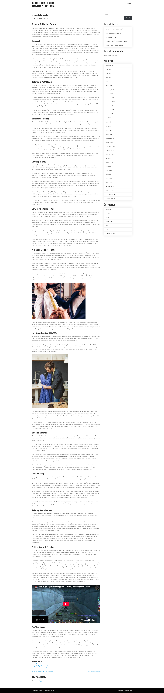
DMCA (129, 4)
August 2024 (109, 162)
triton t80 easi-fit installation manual (116, 41)
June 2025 (109, 122)
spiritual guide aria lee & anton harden (45, 666)
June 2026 (109, 74)
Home (123, 4)
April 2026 (109, 82)
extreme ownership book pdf (114, 29)
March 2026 (109, 86)
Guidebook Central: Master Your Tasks (44, 4)
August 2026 (109, 66)
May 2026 (108, 78)
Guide (46, 18)
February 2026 (110, 90)
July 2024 (108, 166)
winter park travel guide (41, 668)
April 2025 (109, 130)
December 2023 (110, 194)
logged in (42, 681)
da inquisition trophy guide (113, 33)
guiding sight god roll (112, 37)
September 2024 (110, 158)
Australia (108, 209)
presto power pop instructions (114, 45)
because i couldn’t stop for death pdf (42, 672)
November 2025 (110, 102)
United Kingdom (110, 233)
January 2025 (109, 142)
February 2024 (110, 186)
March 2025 (109, 134)
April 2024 (109, 178)
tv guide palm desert (94, 672)
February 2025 (110, 138)
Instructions (109, 221)
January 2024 (109, 190)
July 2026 (108, 70)
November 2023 (110, 198)
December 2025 (110, 98)
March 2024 (109, 182)
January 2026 (109, 94)
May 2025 (108, 126)
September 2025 (110, 110)
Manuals (108, 225)
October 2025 (110, 106)
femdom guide (38, 664)
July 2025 (108, 118)
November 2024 (110, 150)
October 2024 (110, 154)
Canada (108, 213)
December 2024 (110, 146)
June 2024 (109, 170)
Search (106, 15)
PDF (107, 229)
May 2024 (108, 174)
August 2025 (109, 114)
